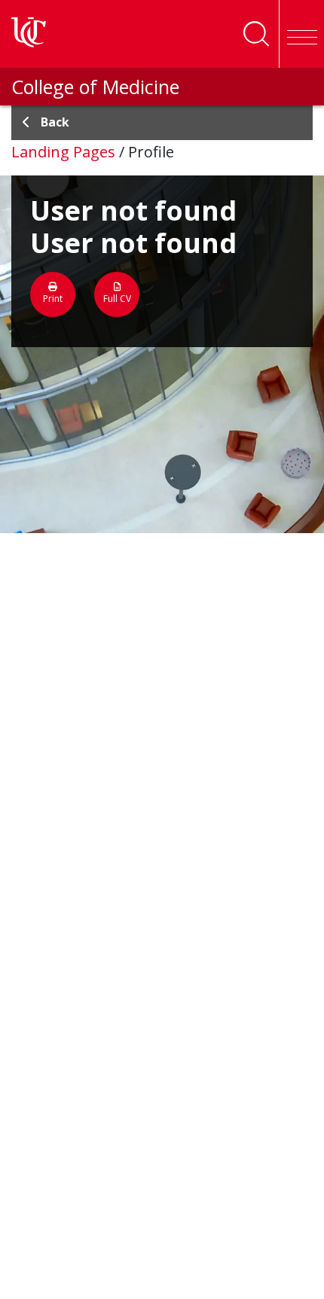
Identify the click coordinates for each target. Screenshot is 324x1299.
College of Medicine (95, 86)
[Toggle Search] (256, 34)
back (55, 122)
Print (53, 298)
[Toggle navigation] (301, 34)
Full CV (117, 298)
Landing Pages (63, 152)
